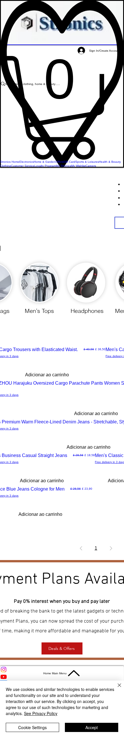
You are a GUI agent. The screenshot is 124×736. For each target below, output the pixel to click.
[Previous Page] (81, 548)
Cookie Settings (32, 727)
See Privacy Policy (40, 713)
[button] (62, 108)
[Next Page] (111, 548)
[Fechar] (116, 689)
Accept (91, 727)
